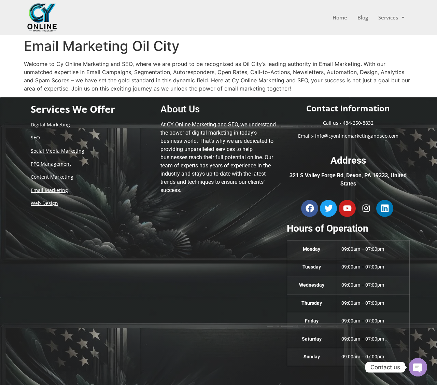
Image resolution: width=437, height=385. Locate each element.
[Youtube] (347, 208)
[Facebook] (309, 208)
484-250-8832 (358, 123)
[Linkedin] (384, 208)
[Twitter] (328, 208)
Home (340, 17)
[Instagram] (366, 208)
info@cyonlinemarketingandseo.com (356, 136)
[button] (391, 17)
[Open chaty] (418, 367)
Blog (362, 17)
